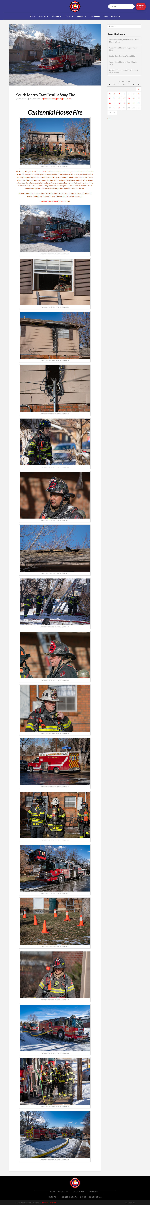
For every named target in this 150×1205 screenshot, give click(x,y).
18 (119, 103)
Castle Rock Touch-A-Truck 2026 (122, 56)
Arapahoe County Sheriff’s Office (52, 201)
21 (134, 103)
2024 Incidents (49, 99)
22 (138, 103)
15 (138, 98)
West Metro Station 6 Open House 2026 (123, 63)
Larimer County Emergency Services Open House (123, 71)
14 (134, 98)
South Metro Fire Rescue (49, 172)
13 (129, 98)
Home (59, 99)
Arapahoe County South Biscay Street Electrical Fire (124, 41)
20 (129, 103)
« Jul (108, 118)
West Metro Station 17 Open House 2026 (123, 49)
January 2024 (67, 99)
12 (124, 98)
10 (114, 98)
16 (110, 103)
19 (124, 103)
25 (119, 108)
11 (119, 98)
